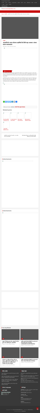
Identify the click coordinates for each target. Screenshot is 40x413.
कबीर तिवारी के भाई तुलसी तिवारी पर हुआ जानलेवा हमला (29, 373)
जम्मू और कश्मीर (14, 2)
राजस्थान (7, 4)
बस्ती (3, 338)
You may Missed (6, 327)
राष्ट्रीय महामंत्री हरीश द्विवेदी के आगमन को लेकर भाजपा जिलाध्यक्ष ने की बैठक (29, 360)
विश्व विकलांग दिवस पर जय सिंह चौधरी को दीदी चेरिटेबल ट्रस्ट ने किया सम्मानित (29, 136)
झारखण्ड (19, 2)
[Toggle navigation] (3, 11)
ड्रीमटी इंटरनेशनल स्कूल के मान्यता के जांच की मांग (28, 382)
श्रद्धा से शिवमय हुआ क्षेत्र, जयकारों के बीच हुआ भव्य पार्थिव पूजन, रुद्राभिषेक (10, 342)
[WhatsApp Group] (12, 71)
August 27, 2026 (5, 344)
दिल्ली (22, 2)
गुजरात (6, 2)
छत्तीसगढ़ (9, 2)
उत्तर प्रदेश (3, 2)
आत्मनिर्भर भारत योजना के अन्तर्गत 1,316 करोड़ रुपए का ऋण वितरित (11, 136)
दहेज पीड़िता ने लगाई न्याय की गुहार (26, 380)
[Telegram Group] (3, 83)
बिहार (32, 2)
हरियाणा (10, 4)
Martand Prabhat (13, 46)
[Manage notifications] (37, 409)
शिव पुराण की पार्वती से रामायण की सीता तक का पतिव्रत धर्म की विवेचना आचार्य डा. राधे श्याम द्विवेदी (29, 376)
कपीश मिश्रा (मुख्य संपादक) (20, 107)
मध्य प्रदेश (35, 2)
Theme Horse (30, 409)
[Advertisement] (20, 148)
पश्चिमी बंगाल (28, 2)
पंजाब (25, 2)
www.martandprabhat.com (18, 409)
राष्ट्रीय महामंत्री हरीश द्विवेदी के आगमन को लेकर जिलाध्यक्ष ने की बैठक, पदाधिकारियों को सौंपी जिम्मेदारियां (29, 343)
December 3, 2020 (6, 46)
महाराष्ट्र (3, 4)
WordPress (24, 411)
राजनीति (4, 40)
